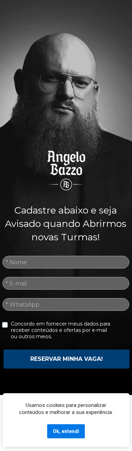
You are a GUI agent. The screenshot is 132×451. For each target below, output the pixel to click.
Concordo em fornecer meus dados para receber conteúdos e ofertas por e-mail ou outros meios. (61, 330)
